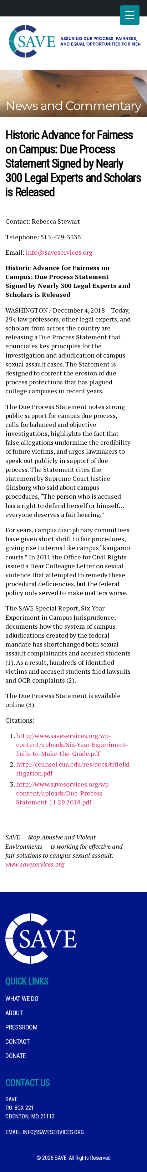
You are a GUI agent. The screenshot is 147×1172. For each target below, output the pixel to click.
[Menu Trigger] (130, 15)
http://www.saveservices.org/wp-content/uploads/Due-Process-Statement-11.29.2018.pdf (63, 793)
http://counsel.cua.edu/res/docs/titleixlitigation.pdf (73, 768)
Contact (17, 1041)
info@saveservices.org (59, 252)
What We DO (22, 998)
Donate (15, 1055)
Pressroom (21, 1027)
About (14, 1013)
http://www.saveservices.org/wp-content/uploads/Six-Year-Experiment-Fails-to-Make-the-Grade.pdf (72, 744)
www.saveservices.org (34, 864)
